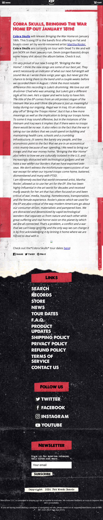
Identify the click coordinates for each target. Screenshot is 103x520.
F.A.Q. (37, 320)
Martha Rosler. (76, 44)
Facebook (53, 407)
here (67, 248)
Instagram (55, 416)
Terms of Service (42, 359)
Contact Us (45, 367)
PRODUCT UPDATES (41, 329)
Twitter (50, 399)
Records (41, 295)
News (38, 307)
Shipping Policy (50, 337)
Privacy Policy (49, 343)
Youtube (51, 425)
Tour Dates (44, 313)
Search (40, 288)
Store (38, 301)
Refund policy (48, 350)
